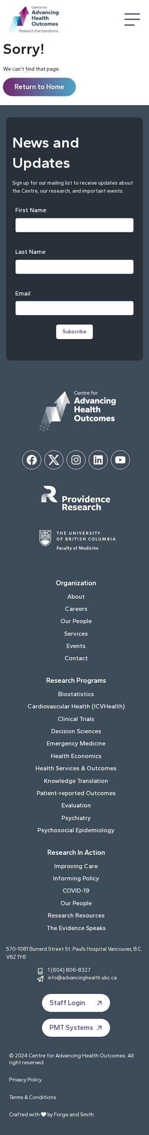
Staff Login (67, 1003)
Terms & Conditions (32, 1097)
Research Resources (76, 915)
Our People (76, 621)
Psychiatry (76, 818)
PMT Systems (71, 1027)
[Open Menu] (132, 19)
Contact (76, 658)
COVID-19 (76, 890)
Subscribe (74, 331)
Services (76, 633)
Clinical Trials (76, 719)
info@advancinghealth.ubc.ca (82, 977)
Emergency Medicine (76, 743)
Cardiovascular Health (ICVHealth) (76, 706)
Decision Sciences (76, 731)
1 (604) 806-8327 (69, 970)
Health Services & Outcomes (76, 768)
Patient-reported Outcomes (76, 793)
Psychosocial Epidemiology (76, 830)
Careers (76, 608)
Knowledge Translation (76, 780)
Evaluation (76, 805)
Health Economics (76, 756)
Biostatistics (76, 694)
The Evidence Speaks (76, 928)
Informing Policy (76, 878)
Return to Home (39, 87)
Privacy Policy (25, 1080)
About (76, 596)
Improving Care (76, 866)
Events (76, 645)
